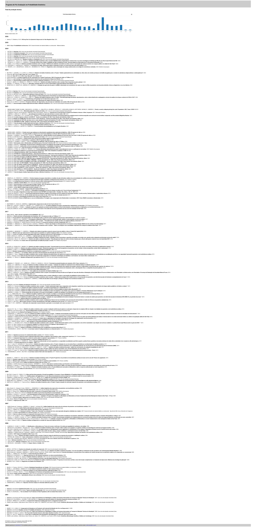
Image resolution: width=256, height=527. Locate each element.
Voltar (7, 1)
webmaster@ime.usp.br (91, 525)
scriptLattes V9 (18, 525)
